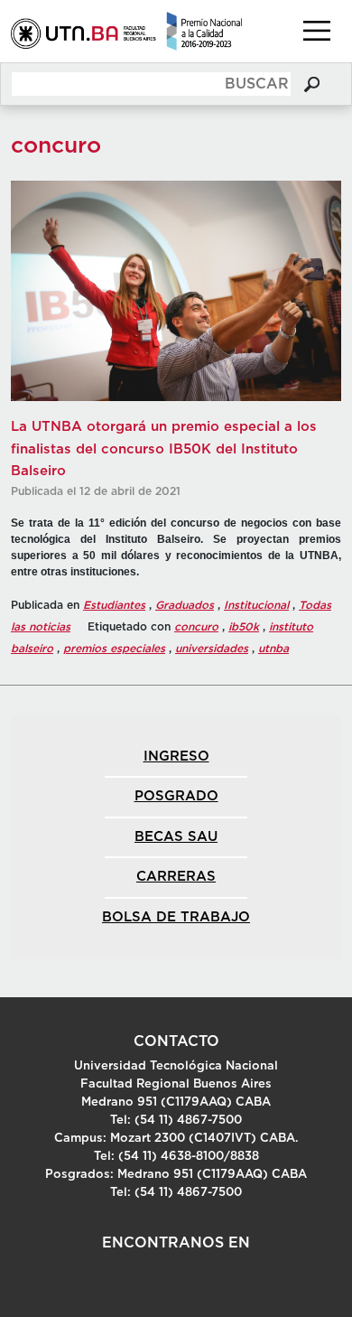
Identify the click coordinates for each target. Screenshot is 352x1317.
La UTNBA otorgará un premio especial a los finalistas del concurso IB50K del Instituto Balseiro (164, 449)
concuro (196, 626)
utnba (273, 648)
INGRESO (176, 756)
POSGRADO (176, 796)
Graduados (184, 605)
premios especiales (114, 648)
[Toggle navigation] (316, 31)
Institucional (256, 605)
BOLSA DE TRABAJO (176, 917)
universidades (211, 648)
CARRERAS (176, 876)
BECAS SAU (176, 837)
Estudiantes (114, 605)
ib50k (243, 626)
